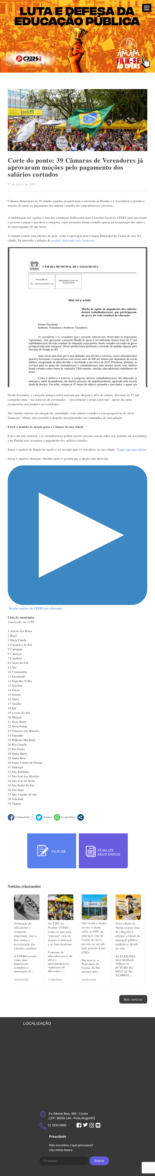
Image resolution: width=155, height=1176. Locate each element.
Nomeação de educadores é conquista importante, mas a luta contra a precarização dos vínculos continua (25, 935)
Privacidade (57, 1136)
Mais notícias (133, 999)
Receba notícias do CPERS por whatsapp (35, 608)
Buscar (99, 1160)
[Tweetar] (44, 817)
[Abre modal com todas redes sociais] (80, 817)
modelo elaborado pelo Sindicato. (73, 240)
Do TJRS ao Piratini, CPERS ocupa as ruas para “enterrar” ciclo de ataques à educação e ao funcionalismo (60, 933)
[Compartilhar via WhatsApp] (65, 817)
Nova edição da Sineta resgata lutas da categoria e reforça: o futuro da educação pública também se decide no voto (127, 935)
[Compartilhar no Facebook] (19, 817)
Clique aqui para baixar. (132, 449)
